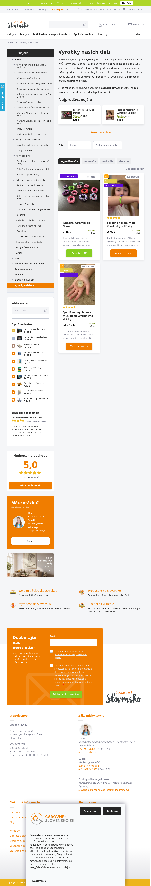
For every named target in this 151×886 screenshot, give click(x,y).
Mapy (18, 258)
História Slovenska (26, 204)
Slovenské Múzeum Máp (91, 789)
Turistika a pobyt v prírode (30, 225)
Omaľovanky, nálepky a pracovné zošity (33, 162)
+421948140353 (36, 529)
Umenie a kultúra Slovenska (30, 190)
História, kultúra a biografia (29, 185)
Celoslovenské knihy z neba (30, 78)
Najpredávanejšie (69, 161)
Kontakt (30, 540)
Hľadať (84, 24)
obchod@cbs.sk (36, 523)
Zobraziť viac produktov (101, 132)
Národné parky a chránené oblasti (33, 145)
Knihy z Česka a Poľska (27, 247)
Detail (123, 253)
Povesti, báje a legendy (28, 174)
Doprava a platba (19, 835)
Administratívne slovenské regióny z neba (34, 95)
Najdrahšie (107, 161)
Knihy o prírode (24, 150)
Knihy (18, 59)
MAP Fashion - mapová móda (30, 263)
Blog (12, 822)
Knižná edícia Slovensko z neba (32, 72)
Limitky (19, 274)
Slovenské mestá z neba (29, 102)
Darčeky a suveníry (24, 279)
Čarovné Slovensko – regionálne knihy (33, 114)
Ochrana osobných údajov (24, 840)
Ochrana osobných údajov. (56, 867)
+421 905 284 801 (37, 516)
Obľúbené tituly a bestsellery (30, 241)
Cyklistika (21, 231)
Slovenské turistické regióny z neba (34, 83)
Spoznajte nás (14, 9)
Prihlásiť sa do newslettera (66, 694)
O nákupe (43, 9)
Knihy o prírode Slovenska (28, 139)
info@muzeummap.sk (118, 789)
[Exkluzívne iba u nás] (79, 197)
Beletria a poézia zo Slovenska (30, 180)
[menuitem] (12, 34)
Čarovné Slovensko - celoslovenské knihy (34, 122)
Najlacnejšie (90, 161)
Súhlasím (112, 811)
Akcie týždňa (58, 9)
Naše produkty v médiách (24, 817)
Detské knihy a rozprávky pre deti (33, 169)
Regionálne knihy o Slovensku (31, 134)
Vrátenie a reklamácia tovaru (26, 850)
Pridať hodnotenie (30, 485)
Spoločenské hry (23, 269)
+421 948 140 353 (87, 769)
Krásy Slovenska (24, 128)
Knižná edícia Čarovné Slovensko (33, 107)
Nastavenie (39, 880)
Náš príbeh (16, 812)
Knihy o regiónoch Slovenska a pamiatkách (31, 66)
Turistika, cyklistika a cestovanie (31, 220)
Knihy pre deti (23, 155)
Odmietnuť (90, 811)
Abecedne (124, 161)
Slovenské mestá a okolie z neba (33, 89)
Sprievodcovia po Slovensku (30, 236)
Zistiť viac (127, 3)
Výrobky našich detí (25, 285)
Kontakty (29, 9)
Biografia (21, 214)
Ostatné (20, 252)
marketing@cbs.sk (88, 765)
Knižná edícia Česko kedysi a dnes (33, 209)
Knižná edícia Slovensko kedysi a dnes (33, 197)
